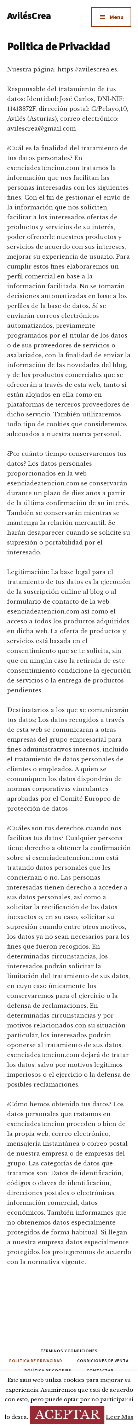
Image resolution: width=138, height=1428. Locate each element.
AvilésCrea (29, 15)
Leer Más (119, 1417)
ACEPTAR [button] (67, 1414)
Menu (116, 16)
